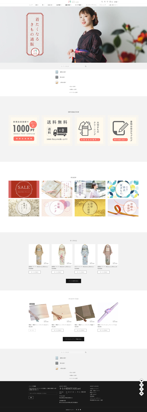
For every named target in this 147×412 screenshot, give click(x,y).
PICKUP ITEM (73, 299)
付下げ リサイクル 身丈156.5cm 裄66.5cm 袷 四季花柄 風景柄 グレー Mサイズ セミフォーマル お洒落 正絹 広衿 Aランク (85, 266)
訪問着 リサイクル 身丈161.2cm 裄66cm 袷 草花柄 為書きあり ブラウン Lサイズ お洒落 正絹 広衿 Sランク (108, 266)
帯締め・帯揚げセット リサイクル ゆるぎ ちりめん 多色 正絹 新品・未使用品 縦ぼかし (39, 324)
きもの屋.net (70, 388)
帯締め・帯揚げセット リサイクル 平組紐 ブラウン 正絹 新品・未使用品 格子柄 (85, 324)
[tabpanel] (73, 35)
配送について (93, 392)
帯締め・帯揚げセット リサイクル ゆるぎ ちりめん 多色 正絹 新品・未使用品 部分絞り (62, 324)
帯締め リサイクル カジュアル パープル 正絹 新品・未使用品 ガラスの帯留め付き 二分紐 (108, 324)
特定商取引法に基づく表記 (96, 400)
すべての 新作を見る (73, 281)
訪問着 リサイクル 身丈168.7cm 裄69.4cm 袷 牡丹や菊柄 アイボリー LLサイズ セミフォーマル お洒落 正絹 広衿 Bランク (62, 266)
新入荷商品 (73, 240)
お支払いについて (94, 388)
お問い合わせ (93, 394)
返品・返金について (95, 390)
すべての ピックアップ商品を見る (73, 339)
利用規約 (92, 396)
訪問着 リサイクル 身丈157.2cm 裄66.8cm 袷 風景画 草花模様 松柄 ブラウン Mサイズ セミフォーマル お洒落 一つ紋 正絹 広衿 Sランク (39, 266)
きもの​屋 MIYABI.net (73, 1)
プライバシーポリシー (95, 398)
